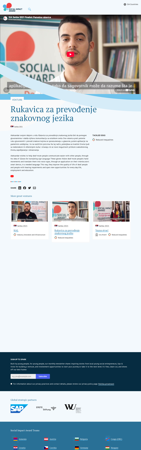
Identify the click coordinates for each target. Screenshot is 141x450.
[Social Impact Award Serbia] (12, 7)
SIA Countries (132, 4)
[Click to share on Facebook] (24, 187)
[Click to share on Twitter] (29, 187)
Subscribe (43, 376)
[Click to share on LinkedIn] (19, 187)
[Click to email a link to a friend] (34, 187)
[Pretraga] (29, 9)
